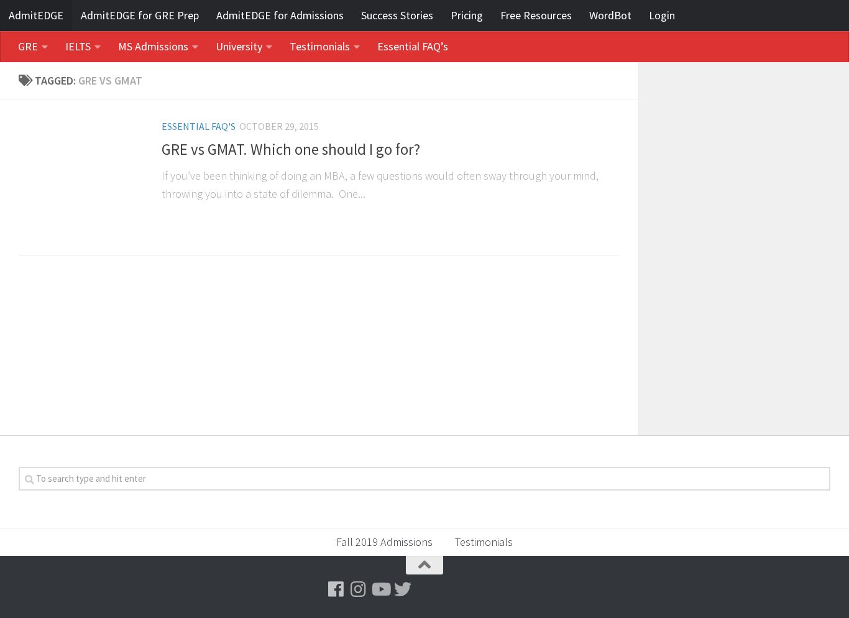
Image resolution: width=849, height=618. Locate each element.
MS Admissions (153, 46)
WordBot (610, 15)
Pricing (467, 15)
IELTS (78, 46)
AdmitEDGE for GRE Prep (140, 15)
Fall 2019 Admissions (384, 542)
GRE (28, 46)
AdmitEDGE (36, 15)
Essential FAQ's (199, 126)
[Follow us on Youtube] (380, 589)
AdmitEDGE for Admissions (280, 15)
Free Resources (536, 15)
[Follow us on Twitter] (402, 589)
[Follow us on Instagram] (358, 589)
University (239, 46)
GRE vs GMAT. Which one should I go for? (291, 149)
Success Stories (397, 15)
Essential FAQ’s (412, 46)
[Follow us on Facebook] (335, 589)
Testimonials (320, 46)
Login (662, 15)
